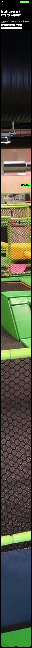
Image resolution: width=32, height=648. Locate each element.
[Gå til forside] (3, 2)
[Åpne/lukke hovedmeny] (30, 2)
